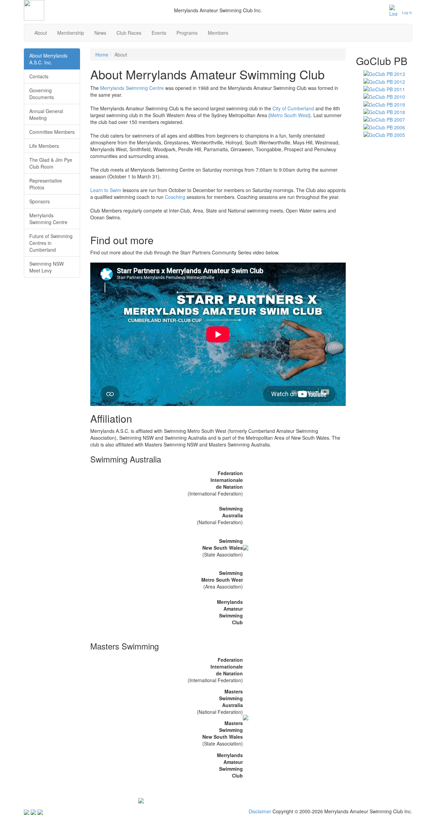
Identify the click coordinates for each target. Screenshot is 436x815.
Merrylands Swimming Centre (132, 87)
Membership (70, 32)
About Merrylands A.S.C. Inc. (48, 59)
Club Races (128, 32)
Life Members (44, 145)
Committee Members (52, 131)
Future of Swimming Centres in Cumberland (51, 243)
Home (101, 54)
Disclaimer (260, 811)
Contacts (38, 76)
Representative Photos (45, 184)
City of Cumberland (293, 108)
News (100, 32)
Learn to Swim (105, 190)
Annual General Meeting (46, 114)
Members (218, 32)
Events (159, 32)
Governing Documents (41, 93)
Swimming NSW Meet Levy (46, 267)
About (40, 32)
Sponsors (39, 201)
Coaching (175, 196)
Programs (187, 32)
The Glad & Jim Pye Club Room (50, 163)
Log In (407, 12)
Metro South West (289, 115)
